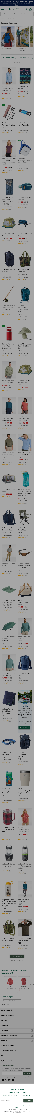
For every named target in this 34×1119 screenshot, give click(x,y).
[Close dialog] (32, 1086)
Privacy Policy (17, 1112)
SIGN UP (28, 1100)
